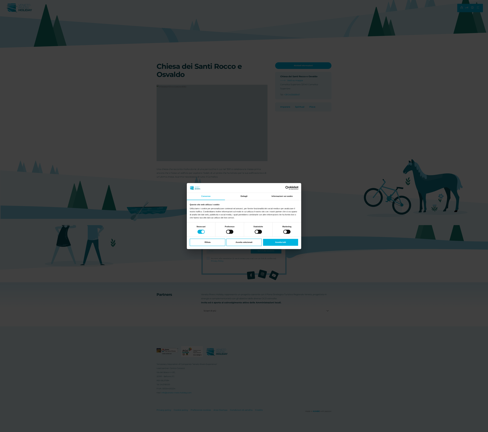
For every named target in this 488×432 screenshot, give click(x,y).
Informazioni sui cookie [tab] (282, 196)
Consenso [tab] (205, 196)
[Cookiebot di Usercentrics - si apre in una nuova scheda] (287, 188)
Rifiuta (207, 242)
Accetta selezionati (244, 242)
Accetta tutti (280, 242)
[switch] (229, 232)
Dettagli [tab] (244, 196)
